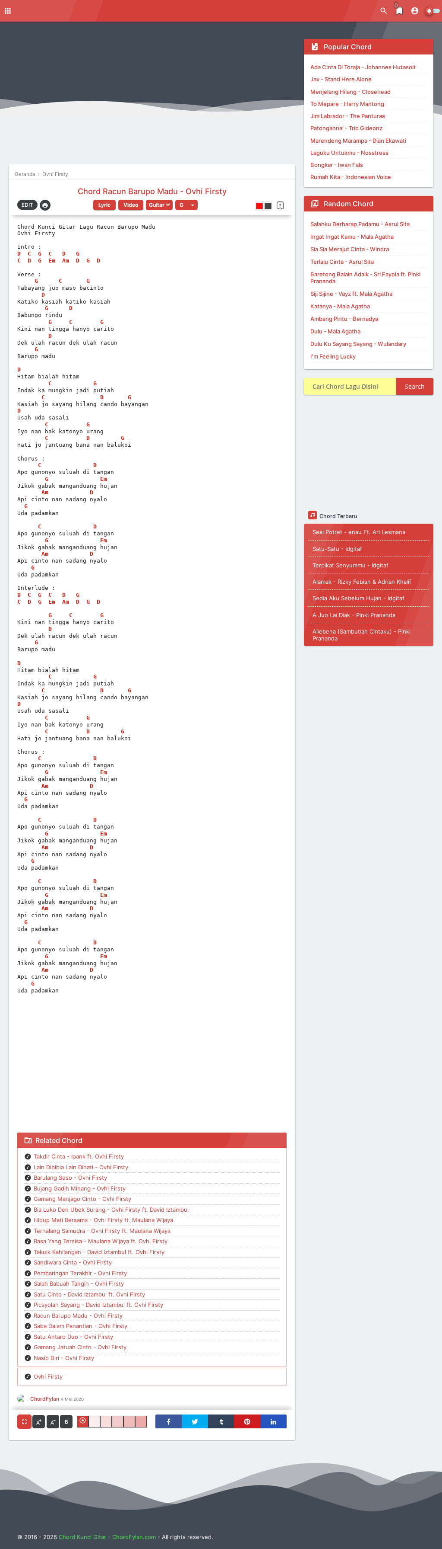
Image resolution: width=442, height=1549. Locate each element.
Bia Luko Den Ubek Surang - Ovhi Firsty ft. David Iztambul (111, 1209)
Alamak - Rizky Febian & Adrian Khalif (362, 581)
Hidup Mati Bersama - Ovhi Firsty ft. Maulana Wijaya (103, 1219)
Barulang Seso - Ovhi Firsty (70, 1177)
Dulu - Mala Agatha (335, 331)
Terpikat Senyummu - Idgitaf (350, 565)
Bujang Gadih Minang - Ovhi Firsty (80, 1188)
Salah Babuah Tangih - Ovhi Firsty (79, 1283)
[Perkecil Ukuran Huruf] (53, 1421)
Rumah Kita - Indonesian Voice (350, 176)
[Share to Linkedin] (273, 1421)
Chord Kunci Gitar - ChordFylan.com (107, 1536)
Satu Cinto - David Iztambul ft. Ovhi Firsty (89, 1294)
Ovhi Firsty (48, 1376)
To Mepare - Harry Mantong (347, 103)
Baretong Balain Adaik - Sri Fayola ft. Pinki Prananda (365, 278)
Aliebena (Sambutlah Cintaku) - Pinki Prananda (361, 635)
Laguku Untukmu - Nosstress (349, 152)
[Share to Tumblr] (221, 1421)
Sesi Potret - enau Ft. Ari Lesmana (359, 531)
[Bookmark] (280, 205)
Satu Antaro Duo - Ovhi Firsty (73, 1336)
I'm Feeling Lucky (333, 356)
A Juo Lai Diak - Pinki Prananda (354, 614)
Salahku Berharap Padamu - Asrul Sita (360, 224)
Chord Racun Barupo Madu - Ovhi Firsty (152, 191)
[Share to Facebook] (168, 1421)
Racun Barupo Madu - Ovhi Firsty (78, 1315)
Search (415, 386)
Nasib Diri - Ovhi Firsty (64, 1357)
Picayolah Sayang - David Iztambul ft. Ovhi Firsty (98, 1304)
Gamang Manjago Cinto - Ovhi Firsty (82, 1198)
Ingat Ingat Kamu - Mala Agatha (352, 236)
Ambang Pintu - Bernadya (344, 318)
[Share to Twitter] (195, 1421)
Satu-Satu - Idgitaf (337, 548)
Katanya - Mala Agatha (340, 306)
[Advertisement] (152, 99)
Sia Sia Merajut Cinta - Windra (349, 249)
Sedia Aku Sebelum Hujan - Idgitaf (358, 598)
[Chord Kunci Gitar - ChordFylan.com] (198, 11)
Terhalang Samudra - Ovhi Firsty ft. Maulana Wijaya (102, 1230)
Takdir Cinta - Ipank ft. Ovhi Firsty (79, 1156)
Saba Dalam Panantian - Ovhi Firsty (80, 1325)
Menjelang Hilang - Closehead (350, 91)
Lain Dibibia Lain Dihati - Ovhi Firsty (81, 1167)
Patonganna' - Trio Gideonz (346, 128)
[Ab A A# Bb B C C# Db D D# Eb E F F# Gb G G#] (186, 205)
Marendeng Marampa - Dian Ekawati (358, 140)
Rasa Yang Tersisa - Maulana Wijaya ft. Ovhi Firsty (100, 1241)
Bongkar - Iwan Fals (336, 164)
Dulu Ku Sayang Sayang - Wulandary (358, 343)
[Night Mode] (432, 11)
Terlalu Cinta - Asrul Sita (342, 261)
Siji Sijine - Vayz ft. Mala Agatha (351, 293)
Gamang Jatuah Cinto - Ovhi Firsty (80, 1347)
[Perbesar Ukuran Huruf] (38, 1421)
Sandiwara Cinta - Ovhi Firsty (73, 1262)
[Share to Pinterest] (247, 1421)
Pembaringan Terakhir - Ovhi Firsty (80, 1273)
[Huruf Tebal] (66, 1421)
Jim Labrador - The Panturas (347, 115)
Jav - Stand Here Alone (341, 79)
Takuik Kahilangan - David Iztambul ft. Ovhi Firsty (99, 1251)
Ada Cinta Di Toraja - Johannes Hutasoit (363, 67)
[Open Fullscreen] (24, 1422)
